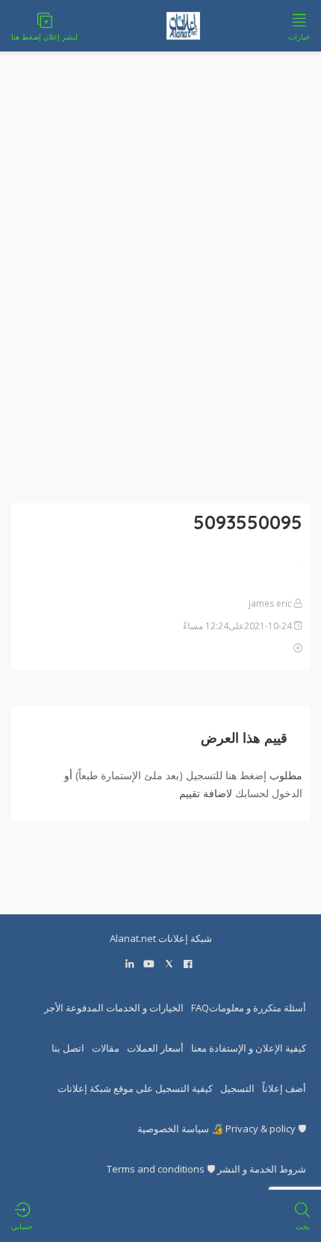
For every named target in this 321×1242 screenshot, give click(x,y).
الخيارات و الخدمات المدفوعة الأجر (114, 1007)
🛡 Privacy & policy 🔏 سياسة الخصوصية (221, 1128)
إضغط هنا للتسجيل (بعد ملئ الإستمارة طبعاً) (171, 775)
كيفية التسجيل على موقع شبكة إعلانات (135, 1088)
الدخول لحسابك (268, 793)
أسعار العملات (155, 1048)
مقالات (105, 1048)
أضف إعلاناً (284, 1088)
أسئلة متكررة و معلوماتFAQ (248, 1007)
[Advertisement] (160, 286)
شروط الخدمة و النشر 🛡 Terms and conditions (206, 1169)
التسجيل (237, 1088)
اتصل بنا (68, 1048)
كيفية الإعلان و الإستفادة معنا (248, 1048)
